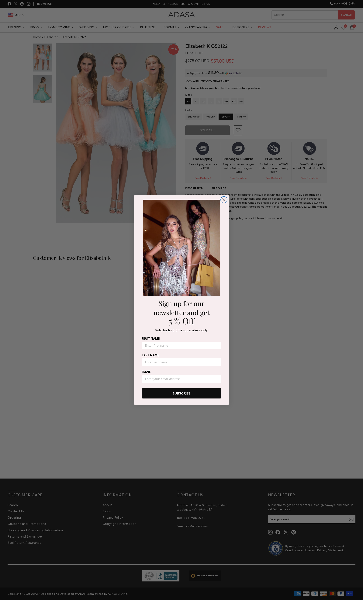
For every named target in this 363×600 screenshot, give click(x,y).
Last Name (150, 355)
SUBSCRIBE (181, 393)
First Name (151, 338)
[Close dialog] (224, 199)
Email (146, 372)
